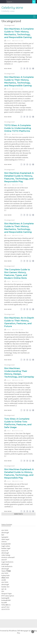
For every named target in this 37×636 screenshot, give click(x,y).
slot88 (3, 580)
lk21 (2, 535)
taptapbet (4, 537)
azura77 (4, 560)
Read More (8, 68)
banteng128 (5, 598)
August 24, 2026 (18, 235)
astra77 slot (5, 607)
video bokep (5, 555)
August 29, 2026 (18, 40)
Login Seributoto (7, 562)
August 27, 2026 (18, 185)
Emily (9, 134)
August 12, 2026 (18, 481)
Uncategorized (9, 25)
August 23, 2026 (18, 281)
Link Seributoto (6, 566)
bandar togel (5, 548)
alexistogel (5, 532)
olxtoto (4, 541)
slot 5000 (4, 530)
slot (2, 591)
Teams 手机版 (6, 571)
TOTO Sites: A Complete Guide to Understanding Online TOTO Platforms (17, 128)
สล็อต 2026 (5, 578)
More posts (18, 514)
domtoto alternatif (8, 557)
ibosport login (6, 593)
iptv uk (3, 589)
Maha (9, 40)
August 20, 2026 (18, 380)
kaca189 (4, 602)
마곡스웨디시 (6, 605)
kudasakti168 (6, 544)
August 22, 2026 (18, 329)
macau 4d (4, 551)
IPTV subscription (7, 596)
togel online (5, 546)
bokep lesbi (5, 575)
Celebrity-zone (12, 7)
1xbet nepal (5, 539)
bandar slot (5, 587)
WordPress (13, 631)
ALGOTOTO (5, 609)
